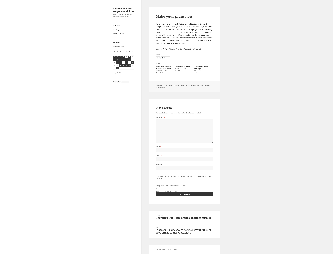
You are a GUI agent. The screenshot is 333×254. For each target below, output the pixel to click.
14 (129, 60)
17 (117, 62)
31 (117, 68)
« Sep (114, 73)
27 (126, 65)
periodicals (186, 85)
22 (132, 62)
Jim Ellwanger (174, 85)
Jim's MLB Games (118, 33)
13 (126, 60)
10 (117, 60)
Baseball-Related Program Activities (123, 10)
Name (158, 147)
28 (129, 65)
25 (120, 65)
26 (123, 65)
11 (120, 60)
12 (123, 60)
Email (159, 156)
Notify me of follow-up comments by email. (171, 186)
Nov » (119, 73)
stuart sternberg (204, 85)
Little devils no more (182, 67)
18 (120, 62)
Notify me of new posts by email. (167, 191)
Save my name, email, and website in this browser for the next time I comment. (184, 178)
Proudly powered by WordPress (166, 249)
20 (126, 62)
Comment (160, 118)
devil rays (196, 85)
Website (159, 165)
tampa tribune (160, 87)
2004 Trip (116, 30)
